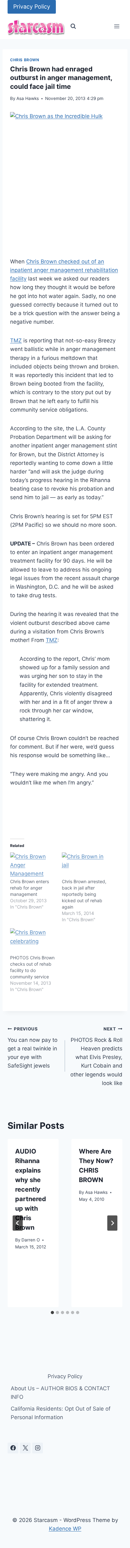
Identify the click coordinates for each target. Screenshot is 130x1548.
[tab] (52, 1312)
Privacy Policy (31, 6)
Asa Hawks (27, 98)
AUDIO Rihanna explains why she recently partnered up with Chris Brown (30, 1189)
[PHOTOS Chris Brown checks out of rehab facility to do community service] (33, 941)
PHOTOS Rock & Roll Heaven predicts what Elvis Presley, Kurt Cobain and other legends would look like (96, 1056)
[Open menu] (116, 26)
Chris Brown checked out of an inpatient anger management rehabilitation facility (64, 270)
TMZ (16, 340)
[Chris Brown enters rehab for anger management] (33, 865)
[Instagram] (37, 1448)
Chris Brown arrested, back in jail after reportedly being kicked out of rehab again (84, 894)
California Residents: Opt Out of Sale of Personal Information (60, 1413)
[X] (25, 1448)
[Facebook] (13, 1448)
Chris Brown (24, 59)
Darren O (30, 1239)
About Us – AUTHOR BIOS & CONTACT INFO (60, 1392)
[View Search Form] (73, 26)
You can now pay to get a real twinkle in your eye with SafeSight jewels (32, 1047)
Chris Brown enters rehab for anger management (29, 888)
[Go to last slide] (18, 1223)
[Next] (112, 1223)
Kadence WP (65, 1528)
